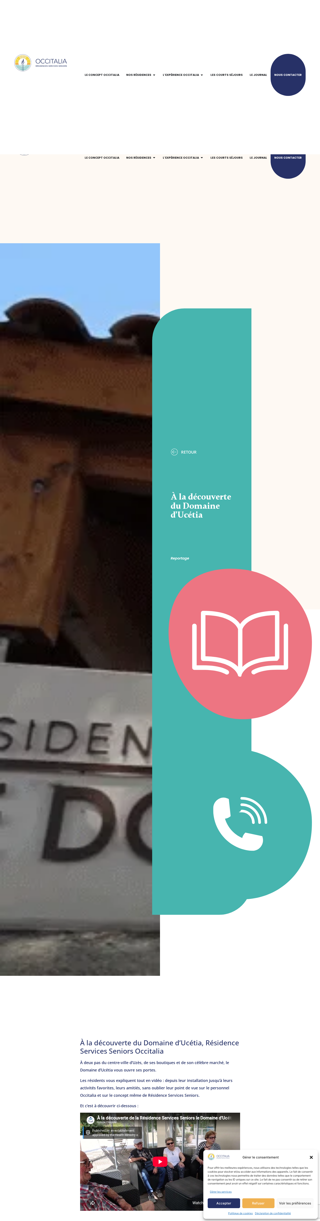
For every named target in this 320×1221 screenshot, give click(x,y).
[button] (311, 1157)
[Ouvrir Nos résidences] (154, 157)
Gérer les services (221, 1191)
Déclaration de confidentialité (273, 1213)
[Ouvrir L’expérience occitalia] (202, 157)
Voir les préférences (295, 1203)
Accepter (223, 1203)
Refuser (258, 1203)
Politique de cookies (240, 1213)
